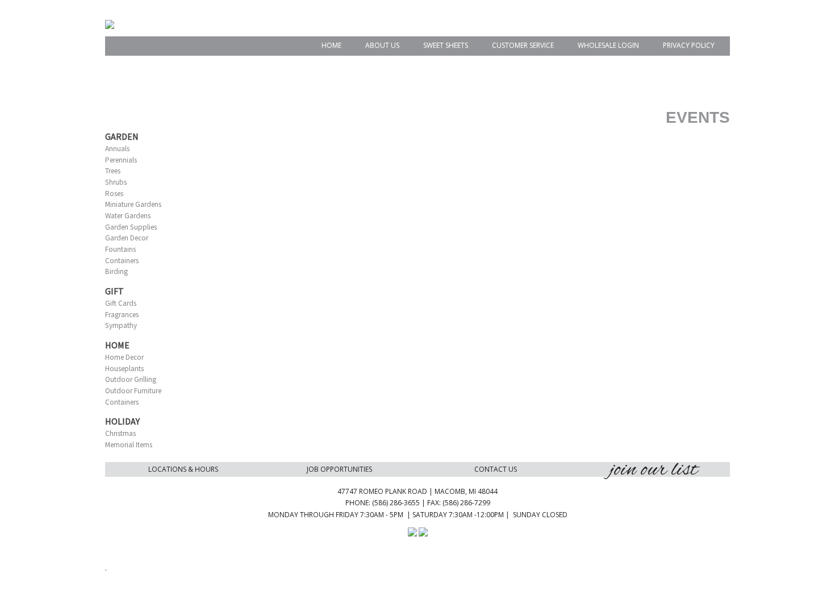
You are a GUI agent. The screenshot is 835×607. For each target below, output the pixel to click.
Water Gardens (128, 216)
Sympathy (121, 325)
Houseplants (124, 368)
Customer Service (523, 45)
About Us (382, 45)
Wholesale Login (608, 45)
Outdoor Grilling (130, 379)
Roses (114, 193)
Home (331, 45)
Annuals (117, 148)
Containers (122, 260)
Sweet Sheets (445, 45)
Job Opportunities (339, 469)
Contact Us (495, 469)
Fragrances (122, 314)
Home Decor (124, 357)
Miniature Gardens (133, 204)
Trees (112, 171)
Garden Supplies (131, 227)
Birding (116, 271)
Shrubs (116, 182)
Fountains (120, 249)
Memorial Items (128, 445)
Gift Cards (120, 303)
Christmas (120, 433)
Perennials (121, 160)
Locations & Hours (183, 469)
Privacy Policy (689, 45)
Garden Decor (126, 238)
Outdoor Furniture (133, 391)
